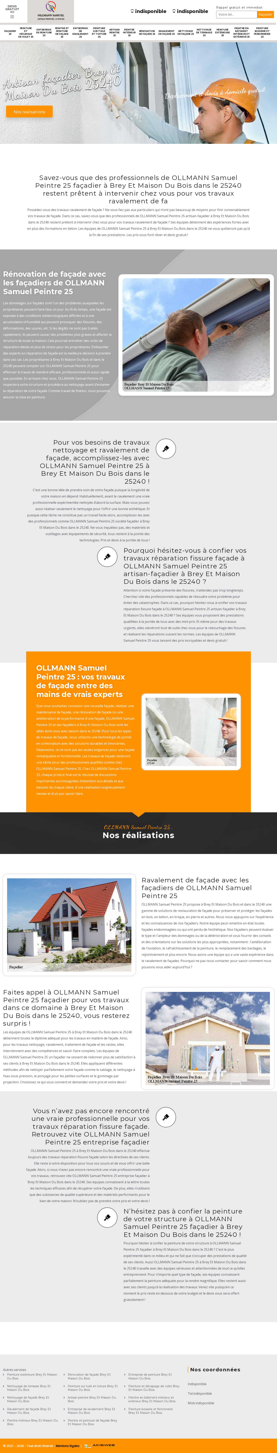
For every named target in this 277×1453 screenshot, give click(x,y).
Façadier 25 (10, 32)
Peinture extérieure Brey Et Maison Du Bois (32, 1376)
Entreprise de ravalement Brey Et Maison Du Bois (91, 1411)
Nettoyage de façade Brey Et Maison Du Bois (28, 1399)
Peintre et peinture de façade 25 (62, 32)
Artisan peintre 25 (114, 32)
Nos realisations (29, 111)
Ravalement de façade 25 (166, 32)
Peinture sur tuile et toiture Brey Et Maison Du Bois (93, 1388)
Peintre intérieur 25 (129, 32)
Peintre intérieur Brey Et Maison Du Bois (32, 1422)
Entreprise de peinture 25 (44, 32)
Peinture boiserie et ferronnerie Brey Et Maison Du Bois (150, 1411)
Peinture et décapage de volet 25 (25, 32)
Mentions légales (68, 1446)
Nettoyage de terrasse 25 (204, 32)
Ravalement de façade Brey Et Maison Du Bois (29, 1411)
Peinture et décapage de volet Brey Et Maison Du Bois (153, 1388)
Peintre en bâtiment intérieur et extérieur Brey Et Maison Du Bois (151, 1399)
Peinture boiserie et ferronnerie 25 (262, 32)
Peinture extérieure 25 (222, 32)
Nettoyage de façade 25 (185, 32)
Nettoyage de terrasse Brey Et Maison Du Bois (29, 1388)
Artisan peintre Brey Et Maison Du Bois (92, 1399)
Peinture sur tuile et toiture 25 (99, 32)
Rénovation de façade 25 (147, 32)
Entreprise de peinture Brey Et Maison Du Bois (150, 1376)
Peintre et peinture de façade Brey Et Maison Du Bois (92, 1422)
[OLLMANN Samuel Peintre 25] (50, 11)
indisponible (150, 11)
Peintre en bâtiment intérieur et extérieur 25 (241, 32)
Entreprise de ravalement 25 (80, 32)
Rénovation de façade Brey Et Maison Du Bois (89, 1376)
